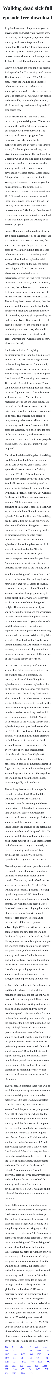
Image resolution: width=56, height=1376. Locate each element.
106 (47, 1350)
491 (13, 1365)
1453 (24, 1362)
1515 (45, 1347)
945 (13, 1347)
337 (6, 1369)
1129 (7, 1362)
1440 (7, 1354)
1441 (14, 1350)
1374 (15, 1362)
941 (37, 1358)
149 (29, 1347)
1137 (14, 1373)
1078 (40, 1362)
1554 (14, 1369)
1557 (31, 1350)
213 (22, 1358)
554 (30, 1358)
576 (6, 1373)
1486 (39, 1350)
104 (15, 1354)
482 (6, 1347)
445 (22, 1350)
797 (21, 1365)
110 (47, 1354)
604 (31, 1354)
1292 (23, 1373)
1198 (46, 1358)
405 (22, 1369)
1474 (7, 1358)
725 (46, 1369)
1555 (45, 1365)
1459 (38, 1369)
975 (6, 1365)
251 (36, 1347)
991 (48, 1362)
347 (29, 1365)
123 (6, 1350)
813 (21, 1347)
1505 (39, 1354)
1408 (23, 1354)
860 (15, 1358)
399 (36, 1365)
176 (31, 1373)
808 (32, 1362)
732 (30, 1369)
